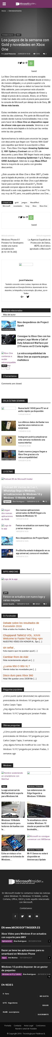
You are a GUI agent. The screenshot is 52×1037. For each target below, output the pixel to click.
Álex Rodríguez (18, 501)
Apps (4, 786)
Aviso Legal (28, 1025)
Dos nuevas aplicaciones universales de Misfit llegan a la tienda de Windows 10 (31, 513)
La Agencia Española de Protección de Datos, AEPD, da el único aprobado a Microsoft (39, 244)
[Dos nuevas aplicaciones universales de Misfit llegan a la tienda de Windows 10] (7, 515)
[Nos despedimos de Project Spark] (8, 326)
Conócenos (40, 1025)
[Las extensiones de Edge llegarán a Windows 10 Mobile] (39, 779)
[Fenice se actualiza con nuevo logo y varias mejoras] (7, 528)
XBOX (18, 35)
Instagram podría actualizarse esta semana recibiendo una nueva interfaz (32, 440)
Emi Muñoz (13, 958)
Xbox (34, 206)
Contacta (17, 1025)
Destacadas (32, 816)
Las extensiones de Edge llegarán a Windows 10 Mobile (36, 793)
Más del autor (9, 315)
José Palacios (10, 54)
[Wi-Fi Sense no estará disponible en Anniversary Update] (39, 843)
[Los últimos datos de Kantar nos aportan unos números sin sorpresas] (8, 426)
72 (46, 501)
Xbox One (43, 206)
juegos (24, 202)
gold (16, 202)
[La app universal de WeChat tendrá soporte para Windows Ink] (13, 779)
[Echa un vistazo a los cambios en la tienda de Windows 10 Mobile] (13, 843)
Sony (27, 206)
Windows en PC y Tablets (11, 974)
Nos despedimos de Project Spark (32, 538)
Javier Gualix (8, 604)
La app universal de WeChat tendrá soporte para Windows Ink (12, 793)
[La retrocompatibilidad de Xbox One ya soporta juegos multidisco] (8, 359)
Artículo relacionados (12, 310)
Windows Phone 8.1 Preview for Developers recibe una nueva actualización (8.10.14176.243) (12, 245)
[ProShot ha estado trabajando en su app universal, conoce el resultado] (7, 553)
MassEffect (34, 202)
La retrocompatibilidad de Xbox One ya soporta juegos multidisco (33, 356)
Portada (7, 1025)
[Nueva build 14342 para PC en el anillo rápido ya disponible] (8, 412)
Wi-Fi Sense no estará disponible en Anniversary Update (37, 856)
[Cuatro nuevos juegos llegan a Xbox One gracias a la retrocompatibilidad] (8, 455)
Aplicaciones (7, 941)
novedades (17, 206)
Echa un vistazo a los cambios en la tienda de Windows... (12, 856)
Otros (4, 850)
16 (49, 977)
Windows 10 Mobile (35, 786)
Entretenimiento (8, 35)
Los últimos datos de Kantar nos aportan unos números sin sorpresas (33, 425)
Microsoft (6, 206)
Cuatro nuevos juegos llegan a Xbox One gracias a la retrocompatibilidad (32, 454)
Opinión (7, 501)
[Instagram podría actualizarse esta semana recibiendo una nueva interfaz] (8, 440)
